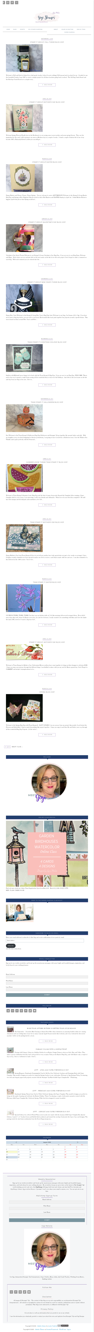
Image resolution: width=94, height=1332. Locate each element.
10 (12, 1152)
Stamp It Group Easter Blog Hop (47, 162)
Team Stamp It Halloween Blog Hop (47, 402)
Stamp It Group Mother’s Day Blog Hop (47, 102)
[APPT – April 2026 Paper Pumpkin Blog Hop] (10, 1071)
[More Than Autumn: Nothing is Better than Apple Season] (10, 1029)
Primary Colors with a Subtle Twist (51, 1049)
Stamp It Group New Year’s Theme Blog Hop (47, 282)
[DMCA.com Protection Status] (62, 1326)
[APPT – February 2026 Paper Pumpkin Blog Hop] (10, 1091)
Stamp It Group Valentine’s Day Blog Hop (47, 222)
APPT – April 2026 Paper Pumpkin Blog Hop (51, 1070)
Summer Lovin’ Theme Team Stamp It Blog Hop (47, 462)
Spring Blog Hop (47, 692)
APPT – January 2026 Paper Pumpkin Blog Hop (51, 1111)
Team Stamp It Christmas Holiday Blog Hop (47, 342)
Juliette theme (41, 1326)
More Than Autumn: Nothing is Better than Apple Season (51, 1028)
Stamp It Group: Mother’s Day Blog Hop (47, 642)
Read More (48, 84)
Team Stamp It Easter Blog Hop (47, 582)
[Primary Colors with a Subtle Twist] (10, 1050)
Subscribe (11, 945)
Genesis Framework (52, 1329)
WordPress (62, 1329)
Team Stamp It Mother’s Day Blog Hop (47, 522)
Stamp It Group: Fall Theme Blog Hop (47, 42)
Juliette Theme (39, 1329)
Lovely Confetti (52, 1326)
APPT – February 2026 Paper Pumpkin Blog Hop (51, 1091)
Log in (69, 1329)
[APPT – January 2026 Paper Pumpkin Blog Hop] (10, 1112)
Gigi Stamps (47, 17)
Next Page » (17, 747)
